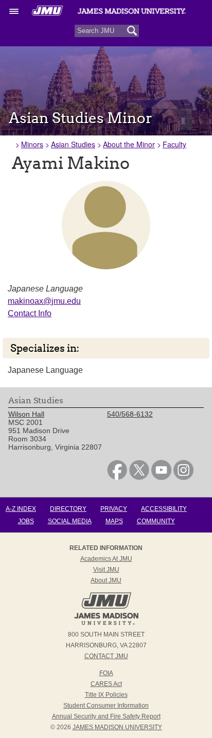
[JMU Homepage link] (106, 623)
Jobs (26, 521)
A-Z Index (21, 508)
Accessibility (164, 508)
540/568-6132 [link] (130, 414)
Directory (68, 508)
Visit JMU (106, 569)
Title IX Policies (106, 694)
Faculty (174, 144)
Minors (32, 144)
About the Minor (129, 144)
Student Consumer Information (106, 705)
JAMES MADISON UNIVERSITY (117, 727)
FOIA (106, 673)
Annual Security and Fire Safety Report (106, 716)
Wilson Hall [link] (26, 414)
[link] (117, 477)
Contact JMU (106, 656)
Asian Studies (73, 144)
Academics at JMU (106, 558)
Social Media (70, 521)
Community (156, 521)
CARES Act (106, 684)
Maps (114, 521)
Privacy (113, 508)
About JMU (106, 580)
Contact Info (29, 313)
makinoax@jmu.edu (44, 301)
